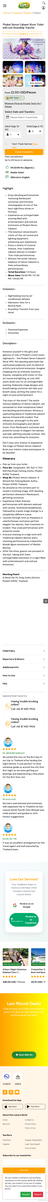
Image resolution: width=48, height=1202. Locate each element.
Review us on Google (27, 905)
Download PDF (34, 34)
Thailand (16, 13)
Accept (26, 1194)
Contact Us (29, 1120)
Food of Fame (30, 1148)
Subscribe (24, 1170)
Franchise (7, 1140)
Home (6, 13)
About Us (6, 1124)
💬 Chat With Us (24, 1055)
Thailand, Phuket (11, 34)
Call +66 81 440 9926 (23, 709)
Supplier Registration (33, 1140)
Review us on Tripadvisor (31, 919)
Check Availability (24, 152)
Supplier (6, 1144)
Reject (37, 1194)
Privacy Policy (30, 1124)
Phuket (27, 13)
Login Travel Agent (32, 1144)
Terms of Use (30, 1128)
